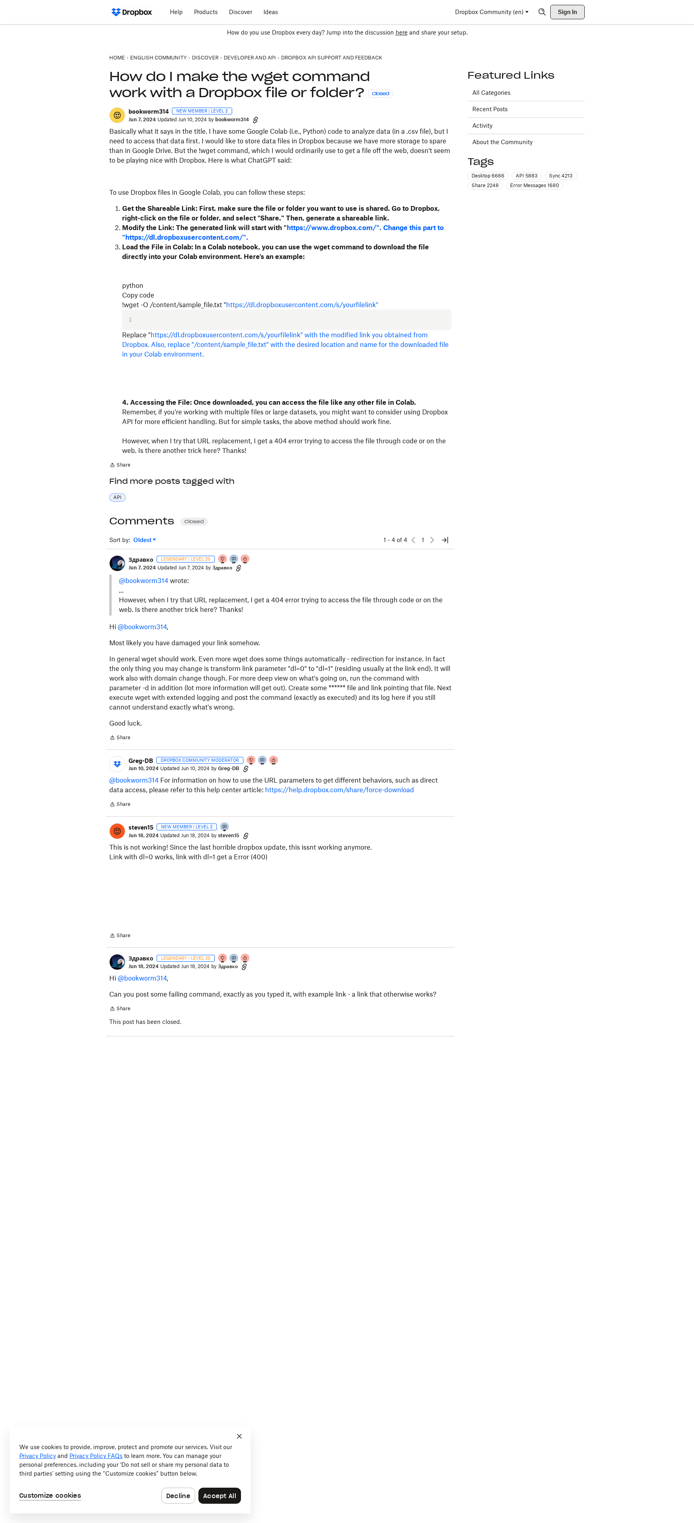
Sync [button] (561, 176)
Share (120, 466)
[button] (117, 115)
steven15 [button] (141, 827)
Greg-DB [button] (141, 760)
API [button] (117, 497)
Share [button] (485, 185)
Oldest (143, 540)
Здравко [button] (141, 559)
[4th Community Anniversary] (223, 559)
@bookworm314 (143, 581)
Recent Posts (490, 109)
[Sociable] (234, 559)
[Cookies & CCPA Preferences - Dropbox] (130, 1470)
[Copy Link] (255, 119)
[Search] (542, 12)
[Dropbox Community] (132, 12)
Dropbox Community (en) (489, 11)
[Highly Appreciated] (245, 559)
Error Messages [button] (534, 185)
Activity (482, 125)
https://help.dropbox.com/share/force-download (339, 790)
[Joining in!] (225, 827)
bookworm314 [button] (149, 111)
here (402, 32)
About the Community (502, 142)
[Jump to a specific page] (445, 540)
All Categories (491, 92)
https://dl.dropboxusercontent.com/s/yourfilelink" (302, 305)
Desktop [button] (488, 176)
